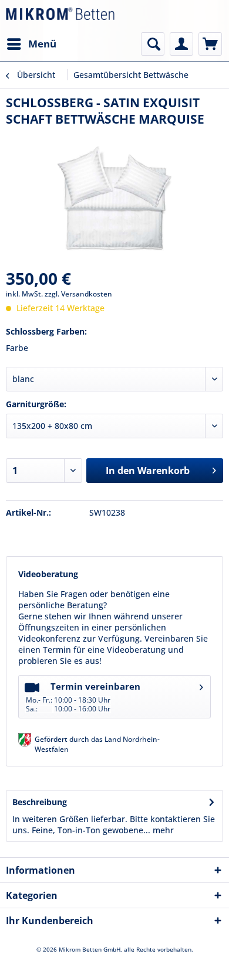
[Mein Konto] (181, 44)
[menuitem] (31, 44)
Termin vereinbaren (83, 697)
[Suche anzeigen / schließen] (152, 44)
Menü (42, 43)
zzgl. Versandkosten (78, 294)
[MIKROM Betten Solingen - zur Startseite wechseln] (60, 16)
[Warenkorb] (210, 44)
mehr (162, 830)
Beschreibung (39, 801)
